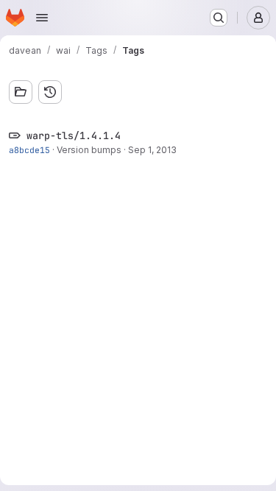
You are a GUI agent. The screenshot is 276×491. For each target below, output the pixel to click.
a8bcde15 (29, 149)
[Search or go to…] (218, 18)
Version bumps (89, 149)
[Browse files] (20, 92)
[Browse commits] (50, 92)
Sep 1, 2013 (152, 149)
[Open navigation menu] (42, 17)
